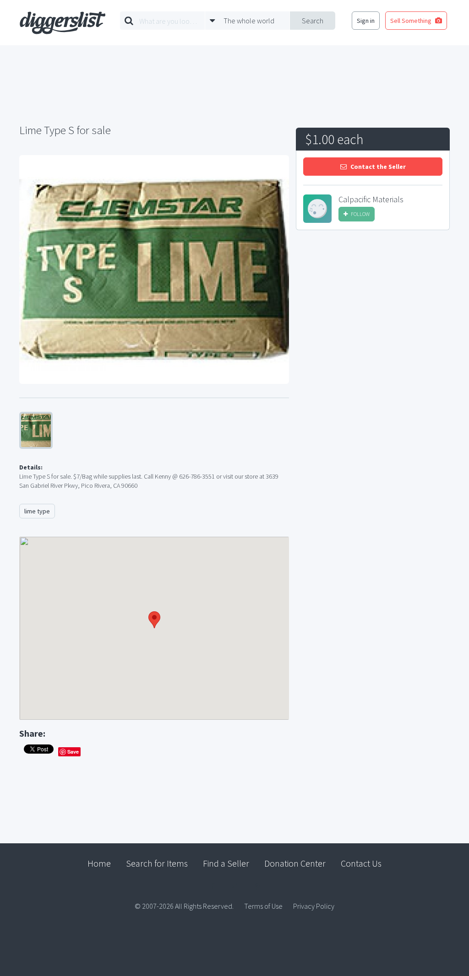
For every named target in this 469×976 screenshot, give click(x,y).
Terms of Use (263, 906)
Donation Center (295, 863)
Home (99, 863)
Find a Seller (226, 863)
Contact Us (361, 863)
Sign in (366, 20)
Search (312, 20)
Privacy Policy (313, 906)
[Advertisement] (373, 306)
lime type (37, 511)
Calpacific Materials (371, 199)
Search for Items (157, 863)
